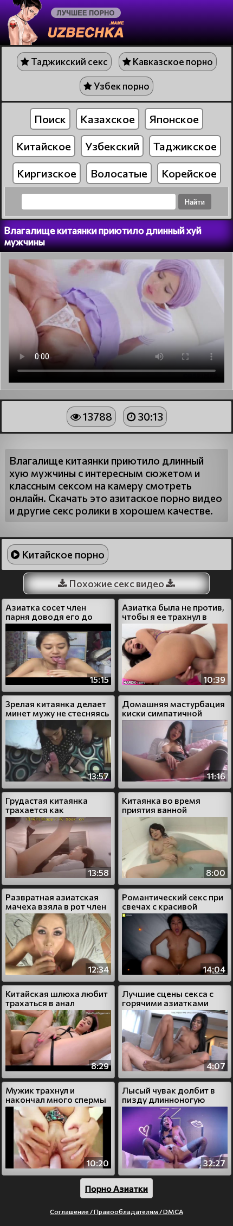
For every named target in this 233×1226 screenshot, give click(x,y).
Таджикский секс (68, 61)
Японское (174, 118)
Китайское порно (62, 554)
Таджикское (185, 146)
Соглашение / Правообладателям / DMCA (116, 1211)
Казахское (107, 118)
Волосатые (118, 173)
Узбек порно (121, 86)
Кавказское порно (172, 61)
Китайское (43, 146)
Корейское (189, 173)
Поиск (50, 118)
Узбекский (112, 146)
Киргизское (46, 173)
